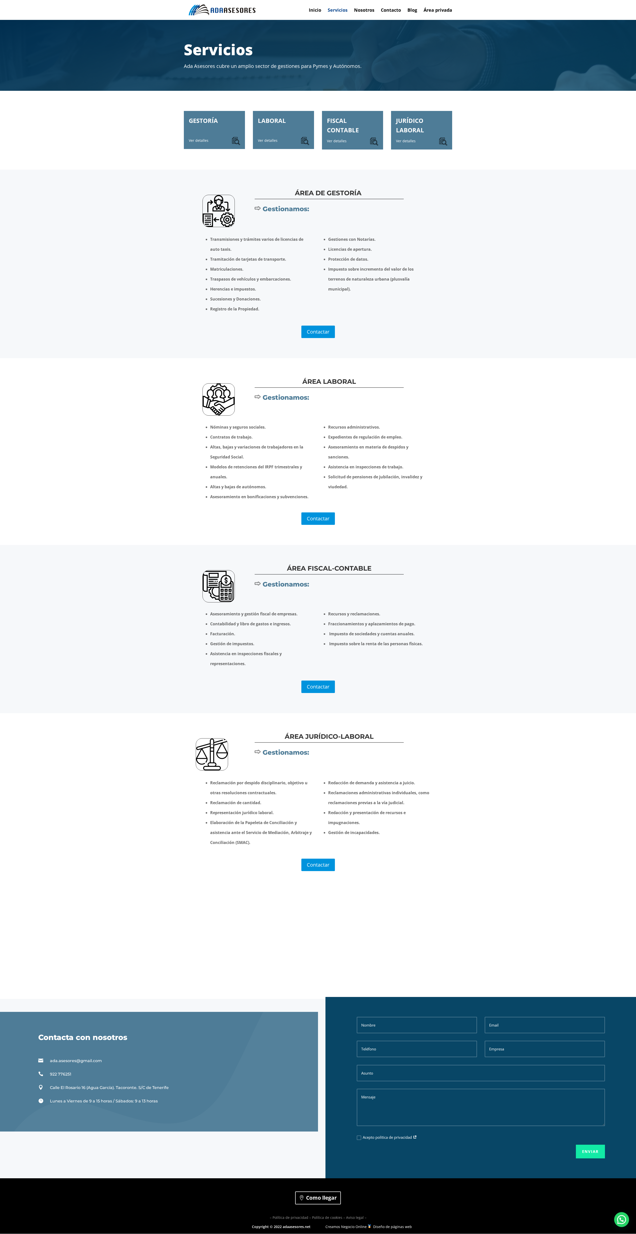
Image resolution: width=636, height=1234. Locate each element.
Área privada (438, 10)
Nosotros (364, 10)
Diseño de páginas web (392, 1226)
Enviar (590, 1151)
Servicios (338, 10)
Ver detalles (198, 140)
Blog (412, 10)
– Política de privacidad (289, 1217)
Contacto (391, 10)
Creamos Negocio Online (346, 1226)
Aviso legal (355, 1217)
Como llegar (321, 1197)
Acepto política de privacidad (388, 1137)
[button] (621, 1219)
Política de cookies (327, 1217)
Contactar (318, 331)
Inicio (315, 10)
